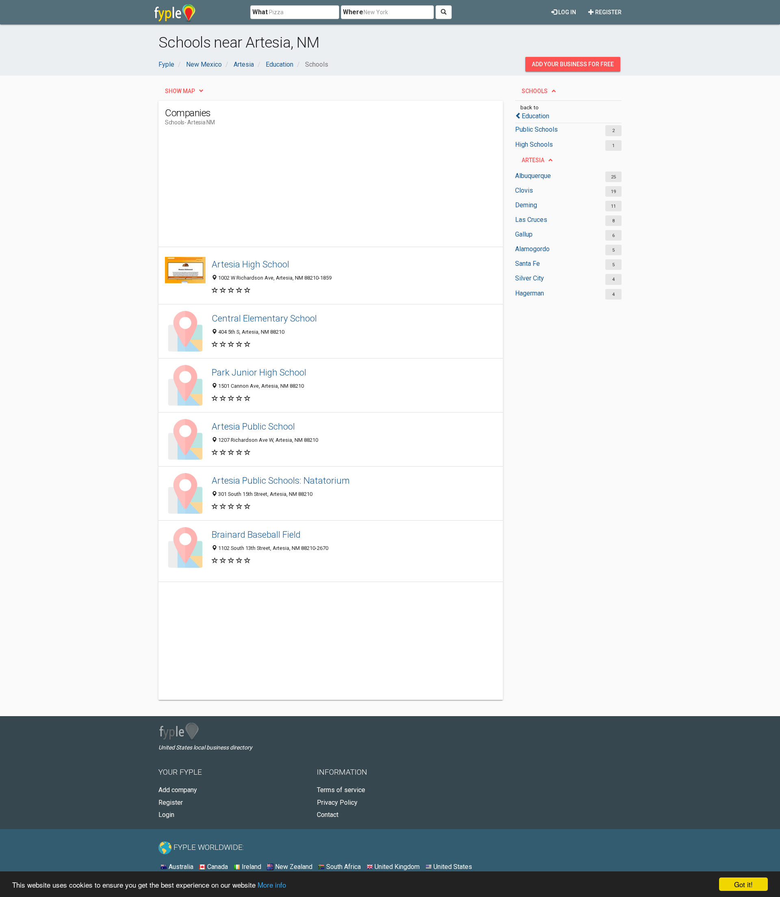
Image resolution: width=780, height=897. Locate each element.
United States (452, 867)
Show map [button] (180, 91)
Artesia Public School (253, 426)
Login (166, 815)
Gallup (524, 234)
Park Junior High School (259, 372)
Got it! (743, 884)
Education (535, 116)
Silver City (529, 278)
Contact (327, 815)
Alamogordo (532, 249)
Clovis (524, 190)
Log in (566, 12)
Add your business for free (573, 64)
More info (272, 885)
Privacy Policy (337, 802)
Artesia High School (250, 264)
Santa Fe (527, 263)
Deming (526, 205)
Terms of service (341, 790)
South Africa (343, 867)
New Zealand (292, 867)
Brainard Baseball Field (256, 534)
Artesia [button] (533, 160)
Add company (177, 790)
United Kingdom (396, 867)
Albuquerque (533, 176)
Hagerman (529, 293)
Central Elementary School (264, 318)
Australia (180, 867)
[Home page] (174, 12)
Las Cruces (531, 220)
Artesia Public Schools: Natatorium (281, 480)
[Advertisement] (313, 190)
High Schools (534, 144)
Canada (217, 867)
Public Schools (536, 129)
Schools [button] (535, 91)
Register (608, 12)
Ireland (250, 867)
